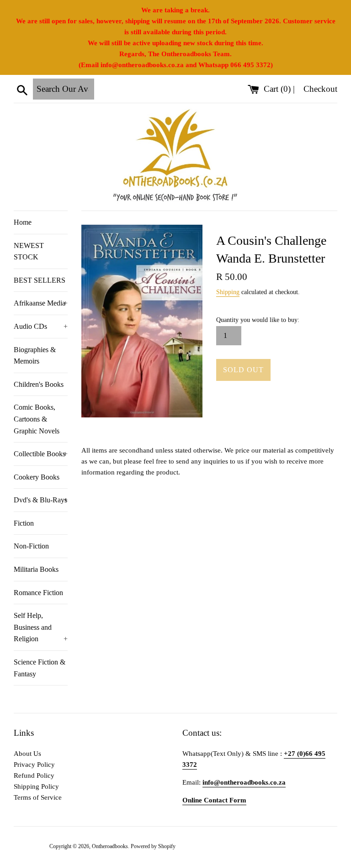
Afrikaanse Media (41, 303)
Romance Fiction (38, 592)
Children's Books (39, 384)
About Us (27, 753)
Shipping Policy (36, 786)
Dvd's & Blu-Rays (41, 500)
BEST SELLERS (39, 280)
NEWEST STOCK (29, 251)
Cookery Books (36, 477)
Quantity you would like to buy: (257, 319)
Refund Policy (34, 775)
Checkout (320, 89)
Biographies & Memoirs (35, 355)
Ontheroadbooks (110, 846)
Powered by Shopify (153, 846)
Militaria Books (36, 569)
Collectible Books (41, 454)
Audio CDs (41, 326)
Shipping (227, 292)
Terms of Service (38, 797)
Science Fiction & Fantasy (39, 668)
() (278, 89)
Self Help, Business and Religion (41, 627)
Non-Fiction (31, 546)
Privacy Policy (34, 764)
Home (23, 222)
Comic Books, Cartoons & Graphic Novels (36, 418)
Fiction (24, 523)
